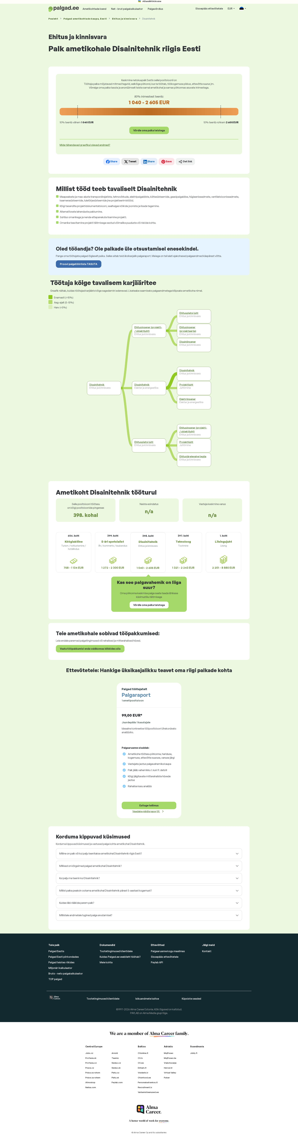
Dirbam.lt (142, 1068)
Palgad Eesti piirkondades (63, 956)
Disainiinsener (187, 341)
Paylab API (157, 962)
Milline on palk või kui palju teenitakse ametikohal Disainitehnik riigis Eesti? (100, 853)
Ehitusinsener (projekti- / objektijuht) (148, 329)
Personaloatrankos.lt (148, 1082)
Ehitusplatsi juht (143, 442)
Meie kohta (106, 962)
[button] (242, 8)
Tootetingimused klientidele (116, 951)
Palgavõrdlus (155, 8)
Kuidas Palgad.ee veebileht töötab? (120, 956)
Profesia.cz (91, 1063)
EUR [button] (230, 8)
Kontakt (206, 951)
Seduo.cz (116, 1063)
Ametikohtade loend (94, 8)
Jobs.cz (89, 1053)
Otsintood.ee (144, 1077)
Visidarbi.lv (143, 1072)
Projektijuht (186, 384)
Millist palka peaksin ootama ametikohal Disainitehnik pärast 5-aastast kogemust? (105, 890)
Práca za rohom (92, 1072)
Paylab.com (117, 1082)
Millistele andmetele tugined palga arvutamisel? (85, 915)
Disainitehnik (96, 384)
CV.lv (140, 1058)
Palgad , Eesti (85, 18)
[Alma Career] (149, 1109)
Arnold (115, 1053)
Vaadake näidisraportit (146, 811)
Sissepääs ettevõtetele (209, 8)
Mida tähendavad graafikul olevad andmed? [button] (85, 145)
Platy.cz (115, 1072)
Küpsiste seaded (191, 998)
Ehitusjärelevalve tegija (192, 456)
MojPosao (168, 1053)
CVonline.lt (143, 1053)
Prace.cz (89, 1068)
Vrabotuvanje (170, 1063)
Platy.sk (115, 1077)
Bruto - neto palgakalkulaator (65, 973)
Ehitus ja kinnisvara (124, 18)
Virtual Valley (170, 1072)
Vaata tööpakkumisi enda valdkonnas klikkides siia (90, 648)
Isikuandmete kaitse (147, 998)
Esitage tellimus (149, 805)
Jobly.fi (193, 1053)
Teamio (115, 1058)
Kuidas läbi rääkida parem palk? (76, 902)
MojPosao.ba (170, 1058)
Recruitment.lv (145, 1087)
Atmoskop (90, 1082)
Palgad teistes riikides (61, 962)
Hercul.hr (168, 1068)
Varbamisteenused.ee (148, 1092)
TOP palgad (55, 979)
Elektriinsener (187, 399)
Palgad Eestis (56, 951)
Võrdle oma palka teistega (149, 130)
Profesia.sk (90, 1058)
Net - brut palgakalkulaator (127, 8)
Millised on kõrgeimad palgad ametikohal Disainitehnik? (90, 865)
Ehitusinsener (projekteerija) (187, 329)
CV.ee (141, 1063)
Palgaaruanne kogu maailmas (168, 951)
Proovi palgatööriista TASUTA (78, 264)
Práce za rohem (92, 1077)
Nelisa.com (90, 1087)
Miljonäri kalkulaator (60, 967)
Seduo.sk (116, 1068)
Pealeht (53, 18)
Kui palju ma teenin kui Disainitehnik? (79, 878)
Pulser (167, 1077)
